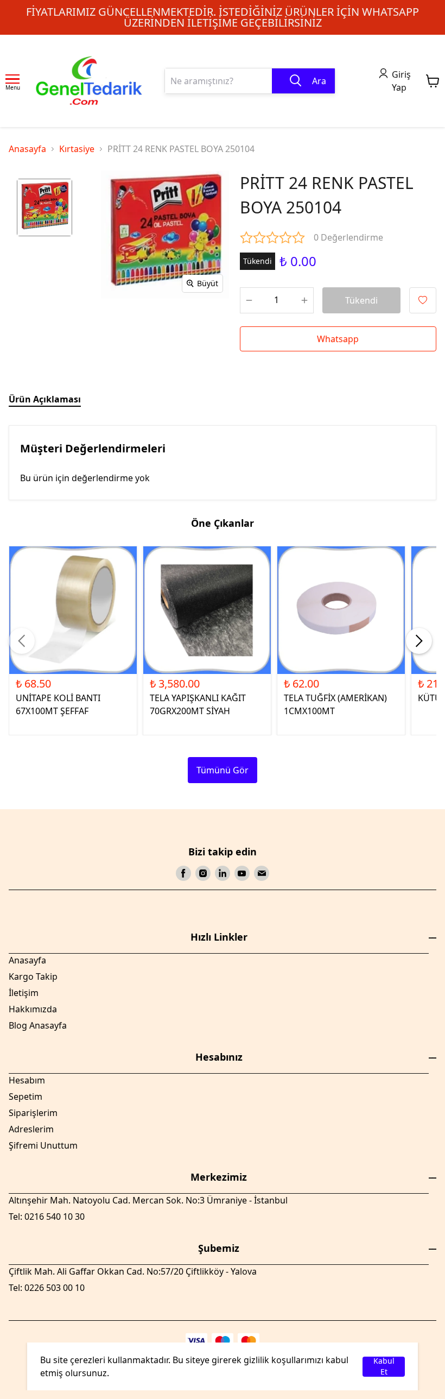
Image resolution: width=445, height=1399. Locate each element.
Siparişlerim (33, 1113)
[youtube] (242, 873)
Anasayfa (27, 149)
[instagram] (203, 873)
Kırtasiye (76, 149)
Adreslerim (31, 1129)
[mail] (261, 873)
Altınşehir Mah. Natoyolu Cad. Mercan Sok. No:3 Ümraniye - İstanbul (148, 1200)
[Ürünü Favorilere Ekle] (422, 300)
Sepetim (25, 1096)
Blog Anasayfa (38, 1025)
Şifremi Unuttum (43, 1145)
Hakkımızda (33, 1009)
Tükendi (361, 300)
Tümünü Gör (222, 770)
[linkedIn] (222, 873)
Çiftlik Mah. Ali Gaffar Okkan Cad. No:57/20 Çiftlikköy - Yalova (133, 1271)
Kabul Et (384, 1367)
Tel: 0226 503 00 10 (47, 1288)
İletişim (24, 993)
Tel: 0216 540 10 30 (47, 1216)
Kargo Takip (33, 976)
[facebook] (183, 873)
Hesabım (27, 1080)
